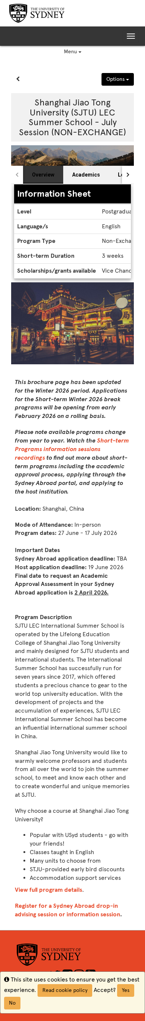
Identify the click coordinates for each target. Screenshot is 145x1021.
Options (116, 79)
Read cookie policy (64, 990)
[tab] (43, 175)
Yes (125, 990)
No (12, 1003)
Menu (71, 51)
